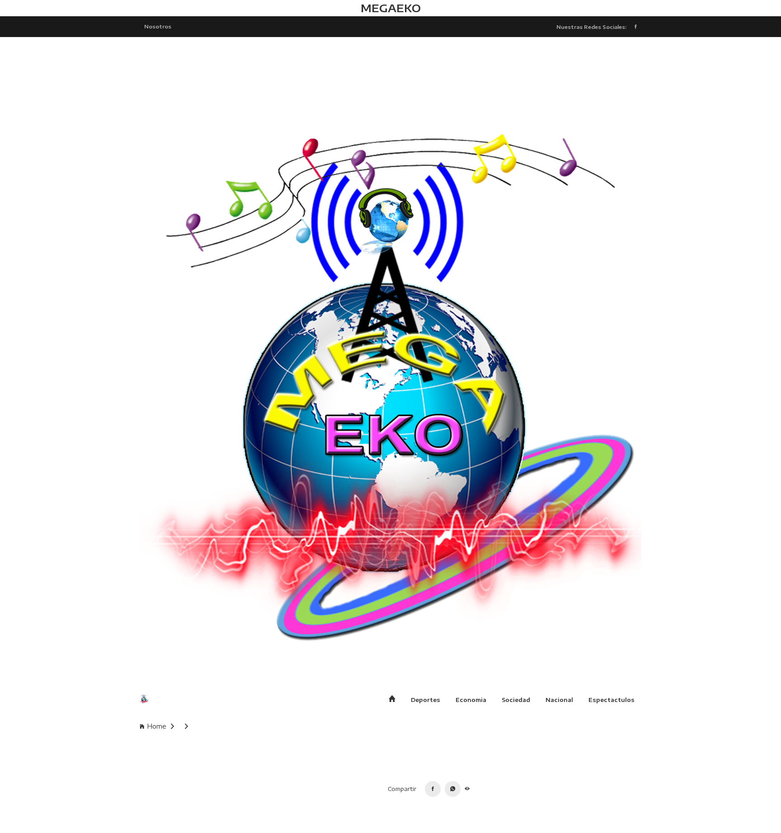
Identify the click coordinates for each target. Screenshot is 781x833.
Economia (471, 699)
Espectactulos (611, 699)
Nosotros (157, 26)
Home (156, 726)
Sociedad (516, 699)
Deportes (425, 699)
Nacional (559, 699)
